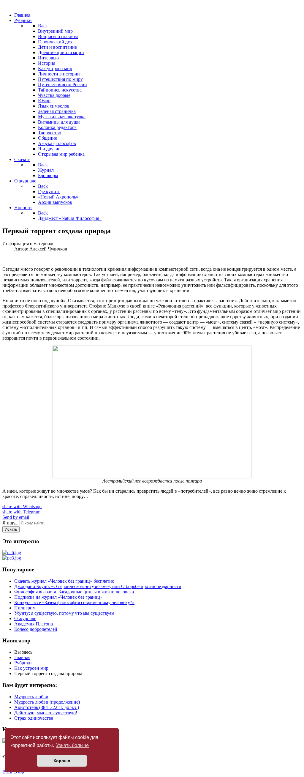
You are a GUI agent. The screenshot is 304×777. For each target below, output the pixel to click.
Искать (11, 529)
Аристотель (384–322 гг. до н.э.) (46, 707)
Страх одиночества (33, 718)
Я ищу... (10, 522)
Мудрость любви (31, 696)
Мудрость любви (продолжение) (47, 701)
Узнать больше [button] (72, 745)
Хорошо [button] (61, 760)
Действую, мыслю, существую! (45, 712)
